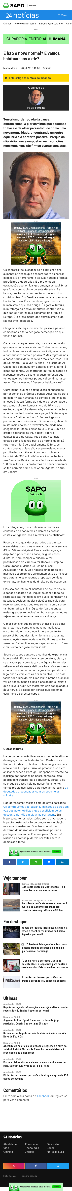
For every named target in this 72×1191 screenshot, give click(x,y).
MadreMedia (10, 68)
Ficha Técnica (10, 1176)
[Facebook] (36, 1166)
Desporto (8, 1017)
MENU (32, 5)
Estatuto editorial (29, 1176)
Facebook (43, 1096)
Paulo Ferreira (36, 107)
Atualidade (26, 900)
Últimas (10, 998)
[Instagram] (14, 1166)
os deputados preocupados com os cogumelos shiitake (35, 791)
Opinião (47, 68)
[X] (58, 1166)
